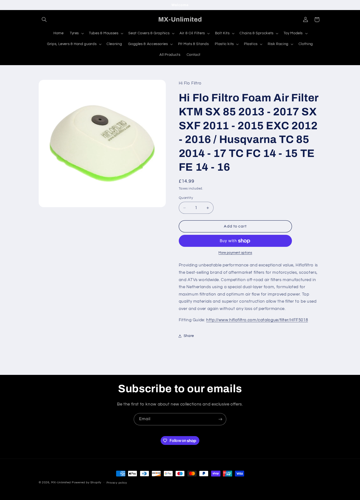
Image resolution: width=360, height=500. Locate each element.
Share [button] (189, 336)
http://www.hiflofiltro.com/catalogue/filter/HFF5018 (257, 320)
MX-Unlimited (61, 482)
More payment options (235, 253)
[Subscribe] (220, 419)
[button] (44, 19)
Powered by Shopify (86, 482)
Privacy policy (117, 482)
